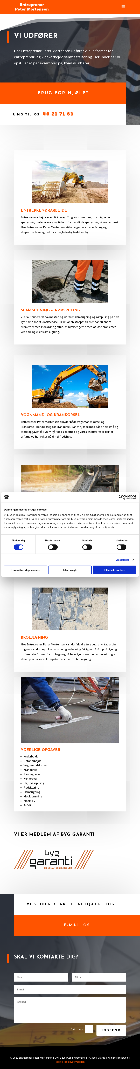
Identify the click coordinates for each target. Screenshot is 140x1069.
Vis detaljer (122, 559)
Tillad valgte (70, 570)
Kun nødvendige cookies (25, 570)
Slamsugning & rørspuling (50, 310)
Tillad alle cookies (114, 570)
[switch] (53, 547)
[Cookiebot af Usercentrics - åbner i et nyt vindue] (121, 497)
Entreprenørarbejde (44, 211)
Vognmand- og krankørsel (50, 415)
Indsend (111, 1030)
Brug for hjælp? (63, 93)
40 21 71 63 (58, 114)
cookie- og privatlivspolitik (70, 1061)
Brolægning (34, 638)
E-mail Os (77, 925)
